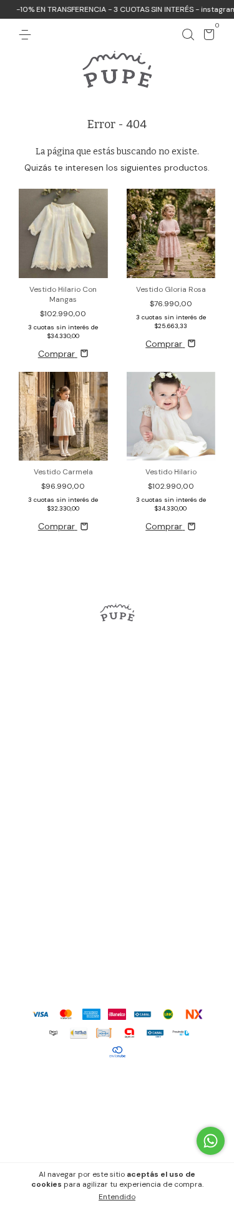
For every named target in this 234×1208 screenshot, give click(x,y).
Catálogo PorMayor (117, 841)
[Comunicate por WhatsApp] (211, 1141)
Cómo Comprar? (117, 796)
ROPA (117, 706)
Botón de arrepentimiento (117, 1141)
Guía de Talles (117, 774)
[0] (206, 37)
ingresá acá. (193, 1128)
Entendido (117, 1197)
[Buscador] (187, 35)
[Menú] (27, 35)
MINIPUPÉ (117, 751)
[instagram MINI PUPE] (117, 654)
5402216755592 (117, 916)
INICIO (117, 684)
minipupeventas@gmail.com (117, 956)
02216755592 (117, 936)
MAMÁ (117, 729)
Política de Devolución (117, 819)
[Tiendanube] (117, 1086)
